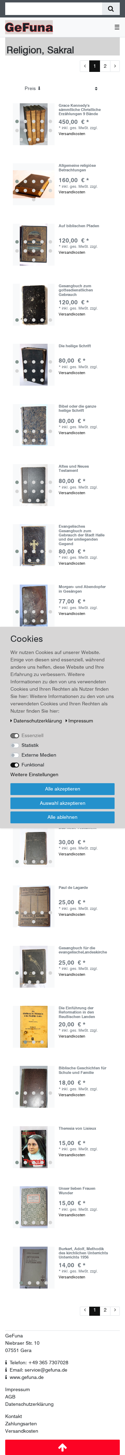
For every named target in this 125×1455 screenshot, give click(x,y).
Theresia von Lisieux (77, 1128)
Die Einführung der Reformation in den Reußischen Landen (77, 1012)
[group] (34, 124)
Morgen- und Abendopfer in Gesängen (82, 589)
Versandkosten (72, 133)
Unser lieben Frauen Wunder (77, 1190)
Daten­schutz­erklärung (38, 720)
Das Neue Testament (78, 827)
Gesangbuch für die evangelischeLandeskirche (83, 950)
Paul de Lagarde (73, 887)
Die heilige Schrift (75, 346)
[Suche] (111, 8)
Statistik (30, 745)
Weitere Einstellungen (34, 774)
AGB (10, 1397)
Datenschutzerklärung (29, 1404)
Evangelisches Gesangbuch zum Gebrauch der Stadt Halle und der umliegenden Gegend (82, 535)
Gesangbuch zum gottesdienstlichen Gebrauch (76, 290)
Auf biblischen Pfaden (79, 226)
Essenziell (32, 735)
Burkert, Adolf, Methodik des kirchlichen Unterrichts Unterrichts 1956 (83, 1253)
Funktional (33, 764)
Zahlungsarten (21, 1423)
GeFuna (14, 1335)
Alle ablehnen (62, 817)
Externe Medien (39, 755)
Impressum (17, 1389)
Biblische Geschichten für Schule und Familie (82, 1070)
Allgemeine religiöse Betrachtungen (77, 167)
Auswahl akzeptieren (62, 803)
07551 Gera (18, 1350)
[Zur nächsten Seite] (115, 66)
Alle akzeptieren (62, 789)
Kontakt (13, 1416)
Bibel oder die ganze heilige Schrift (77, 408)
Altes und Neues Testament (74, 468)
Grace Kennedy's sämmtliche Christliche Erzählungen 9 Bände (80, 109)
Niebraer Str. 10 (22, 1343)
